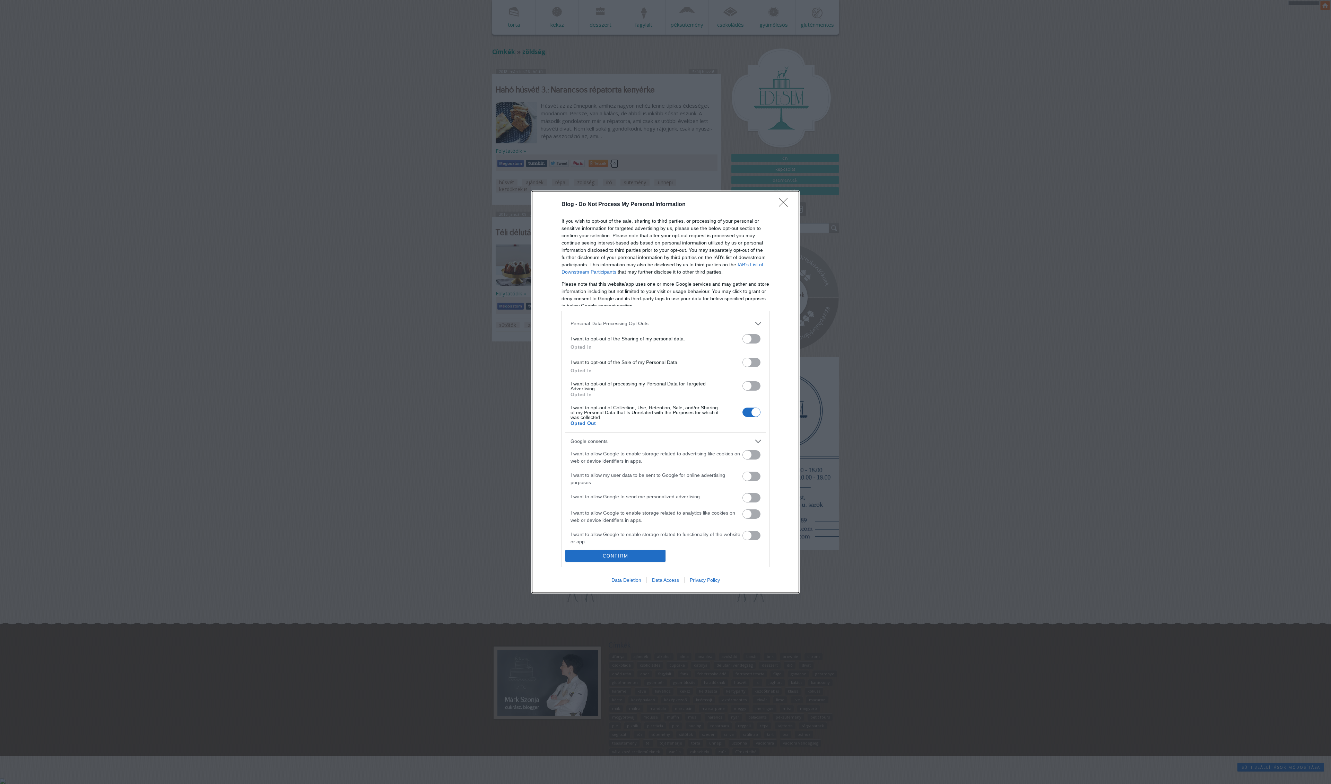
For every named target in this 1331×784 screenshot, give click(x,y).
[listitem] (665, 323)
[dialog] (665, 392)
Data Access (665, 580)
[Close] (785, 204)
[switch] (751, 339)
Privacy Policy (705, 580)
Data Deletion (626, 580)
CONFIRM (615, 556)
